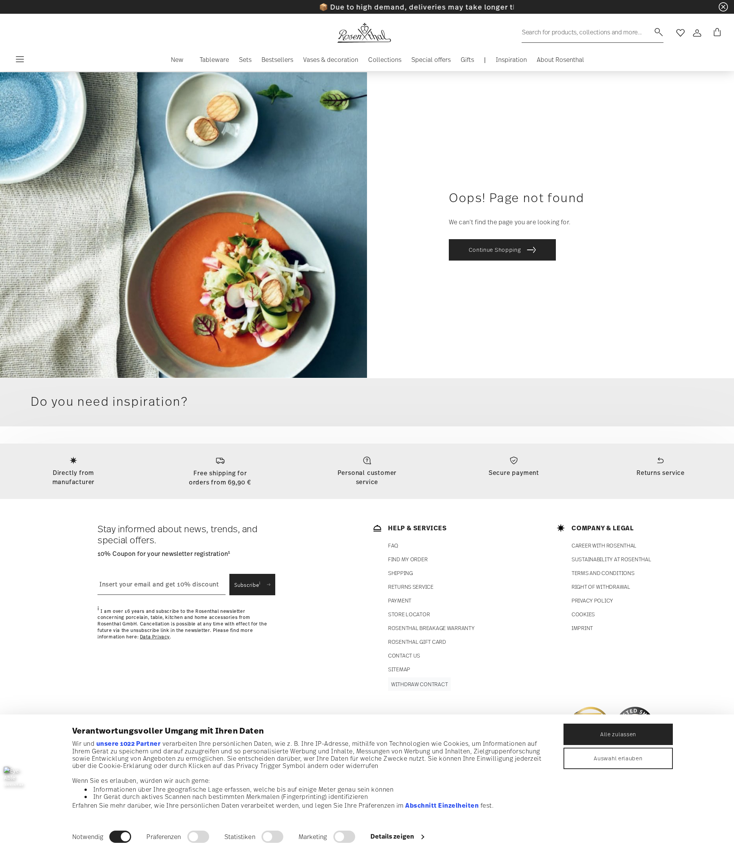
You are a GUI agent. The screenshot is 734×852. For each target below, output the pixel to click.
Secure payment (514, 472)
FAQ (393, 545)
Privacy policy (592, 600)
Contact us (404, 655)
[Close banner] (723, 6)
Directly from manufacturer (73, 477)
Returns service (661, 472)
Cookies (583, 614)
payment (399, 600)
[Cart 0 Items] (715, 33)
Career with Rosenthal (604, 545)
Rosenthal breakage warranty (431, 628)
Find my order (407, 559)
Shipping (400, 573)
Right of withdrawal (601, 586)
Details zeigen (392, 836)
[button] (177, 61)
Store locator (409, 614)
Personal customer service (367, 477)
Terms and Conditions (603, 573)
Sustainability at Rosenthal (611, 559)
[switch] (198, 837)
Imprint (582, 628)
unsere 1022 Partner (128, 743)
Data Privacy (155, 637)
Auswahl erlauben (618, 758)
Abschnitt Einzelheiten (442, 805)
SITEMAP (399, 669)
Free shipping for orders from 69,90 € (220, 477)
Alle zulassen (618, 734)
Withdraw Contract (419, 684)
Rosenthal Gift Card (417, 641)
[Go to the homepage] (364, 33)
